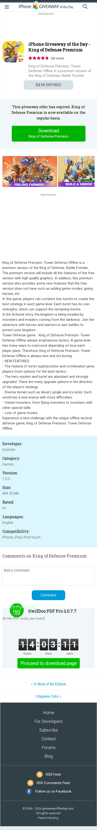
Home (48, 712)
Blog (48, 756)
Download (49, 133)
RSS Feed (53, 774)
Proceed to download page (48, 663)
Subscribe (48, 730)
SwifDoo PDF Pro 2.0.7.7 (52, 611)
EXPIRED (48, 85)
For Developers (48, 721)
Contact (48, 738)
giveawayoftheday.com (58, 808)
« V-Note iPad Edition (48, 684)
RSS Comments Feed (53, 783)
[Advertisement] (48, 27)
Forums (49, 747)
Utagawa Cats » (48, 696)
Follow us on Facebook (53, 791)
